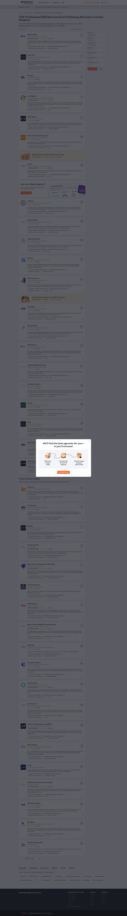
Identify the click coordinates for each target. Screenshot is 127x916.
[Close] (89, 441)
